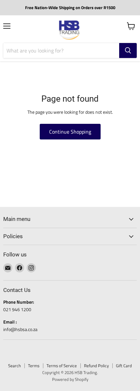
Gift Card (124, 365)
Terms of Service (62, 365)
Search (14, 365)
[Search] (128, 50)
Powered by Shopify (70, 379)
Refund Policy (96, 365)
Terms (33, 365)
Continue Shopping (70, 132)
